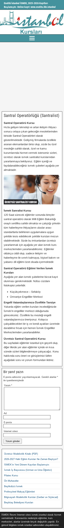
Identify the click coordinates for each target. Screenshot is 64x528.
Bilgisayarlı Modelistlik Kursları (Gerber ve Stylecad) (31, 497)
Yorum (8, 385)
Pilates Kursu (11, 475)
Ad (5, 413)
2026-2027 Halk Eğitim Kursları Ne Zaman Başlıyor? (31, 459)
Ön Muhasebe (11, 480)
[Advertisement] (32, 77)
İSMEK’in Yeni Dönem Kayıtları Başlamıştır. (27, 464)
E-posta (8, 422)
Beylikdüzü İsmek (13, 486)
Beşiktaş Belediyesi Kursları (18, 502)
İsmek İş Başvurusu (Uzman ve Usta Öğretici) (28, 470)
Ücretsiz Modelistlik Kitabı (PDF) (21, 453)
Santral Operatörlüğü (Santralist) (31, 115)
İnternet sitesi (11, 431)
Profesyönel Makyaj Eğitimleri (19, 491)
